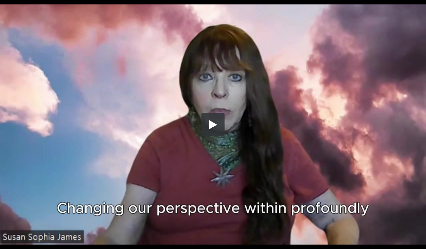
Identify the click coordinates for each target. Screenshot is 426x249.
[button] (213, 124)
